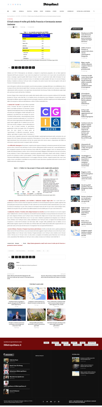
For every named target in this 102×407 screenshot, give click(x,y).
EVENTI (54, 11)
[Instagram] (18, 4)
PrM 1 (17, 262)
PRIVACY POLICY (39, 355)
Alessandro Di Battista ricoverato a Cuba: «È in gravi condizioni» (87, 147)
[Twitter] (11, 4)
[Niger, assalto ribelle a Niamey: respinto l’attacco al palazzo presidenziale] (75, 65)
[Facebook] (8, 4)
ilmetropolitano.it (11, 16)
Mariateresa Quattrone (17, 376)
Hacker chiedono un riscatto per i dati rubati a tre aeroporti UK (86, 199)
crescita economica (20, 250)
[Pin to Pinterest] (23, 67)
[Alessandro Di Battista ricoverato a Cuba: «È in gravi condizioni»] (75, 147)
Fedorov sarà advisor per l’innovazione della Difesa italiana (85, 211)
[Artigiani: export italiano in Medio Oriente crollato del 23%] (36, 293)
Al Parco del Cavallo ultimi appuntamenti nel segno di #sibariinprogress (87, 113)
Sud (48, 250)
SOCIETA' (18, 16)
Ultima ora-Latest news (83, 11)
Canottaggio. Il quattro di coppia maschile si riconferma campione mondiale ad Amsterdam (86, 160)
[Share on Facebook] (16, 67)
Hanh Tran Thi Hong (16, 365)
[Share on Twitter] (19, 67)
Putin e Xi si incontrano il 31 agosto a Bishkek (86, 222)
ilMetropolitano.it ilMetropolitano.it (15, 386)
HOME (14, 11)
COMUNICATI (70, 11)
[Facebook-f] (43, 401)
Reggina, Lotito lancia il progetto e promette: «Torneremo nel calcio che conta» (87, 175)
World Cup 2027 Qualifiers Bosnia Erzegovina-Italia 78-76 (86, 187)
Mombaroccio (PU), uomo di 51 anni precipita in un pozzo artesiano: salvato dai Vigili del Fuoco (87, 37)
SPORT (41, 11)
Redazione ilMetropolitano (18, 371)
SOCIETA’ (62, 11)
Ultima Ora (75, 354)
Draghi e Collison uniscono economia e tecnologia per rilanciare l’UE (16, 324)
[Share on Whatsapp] (30, 67)
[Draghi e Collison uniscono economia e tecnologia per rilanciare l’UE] (16, 315)
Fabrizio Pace (14, 360)
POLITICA (29, 11)
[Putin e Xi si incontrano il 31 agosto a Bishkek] (75, 223)
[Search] (94, 11)
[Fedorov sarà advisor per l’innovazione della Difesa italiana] (75, 210)
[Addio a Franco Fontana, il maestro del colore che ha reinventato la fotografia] (75, 50)
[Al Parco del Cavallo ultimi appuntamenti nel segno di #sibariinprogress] (75, 112)
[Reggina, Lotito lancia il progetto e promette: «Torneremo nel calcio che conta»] (75, 174)
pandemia (39, 250)
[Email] (15, 4)
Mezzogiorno (31, 250)
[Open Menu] (8, 11)
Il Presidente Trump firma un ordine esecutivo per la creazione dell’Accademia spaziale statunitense (86, 98)
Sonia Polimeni (14, 391)
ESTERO (36, 11)
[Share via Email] (33, 67)
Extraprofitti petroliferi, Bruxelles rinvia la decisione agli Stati (36, 324)
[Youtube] (13, 4)
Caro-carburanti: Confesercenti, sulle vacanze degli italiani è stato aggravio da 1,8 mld (56, 303)
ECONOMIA (47, 11)
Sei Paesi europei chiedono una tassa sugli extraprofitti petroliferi (56, 324)
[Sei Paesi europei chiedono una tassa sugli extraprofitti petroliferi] (56, 315)
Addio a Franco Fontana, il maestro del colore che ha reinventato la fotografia (87, 52)
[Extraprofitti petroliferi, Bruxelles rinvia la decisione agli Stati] (36, 315)
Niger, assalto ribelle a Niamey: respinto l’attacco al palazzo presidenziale (86, 66)
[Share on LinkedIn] (26, 67)
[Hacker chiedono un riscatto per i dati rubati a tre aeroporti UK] (75, 199)
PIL (43, 250)
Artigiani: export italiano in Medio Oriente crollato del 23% (86, 233)
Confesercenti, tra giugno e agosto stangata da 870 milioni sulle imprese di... (16, 303)
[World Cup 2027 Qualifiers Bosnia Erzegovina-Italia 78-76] (75, 187)
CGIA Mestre (11, 250)
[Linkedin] (20, 4)
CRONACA (21, 11)
